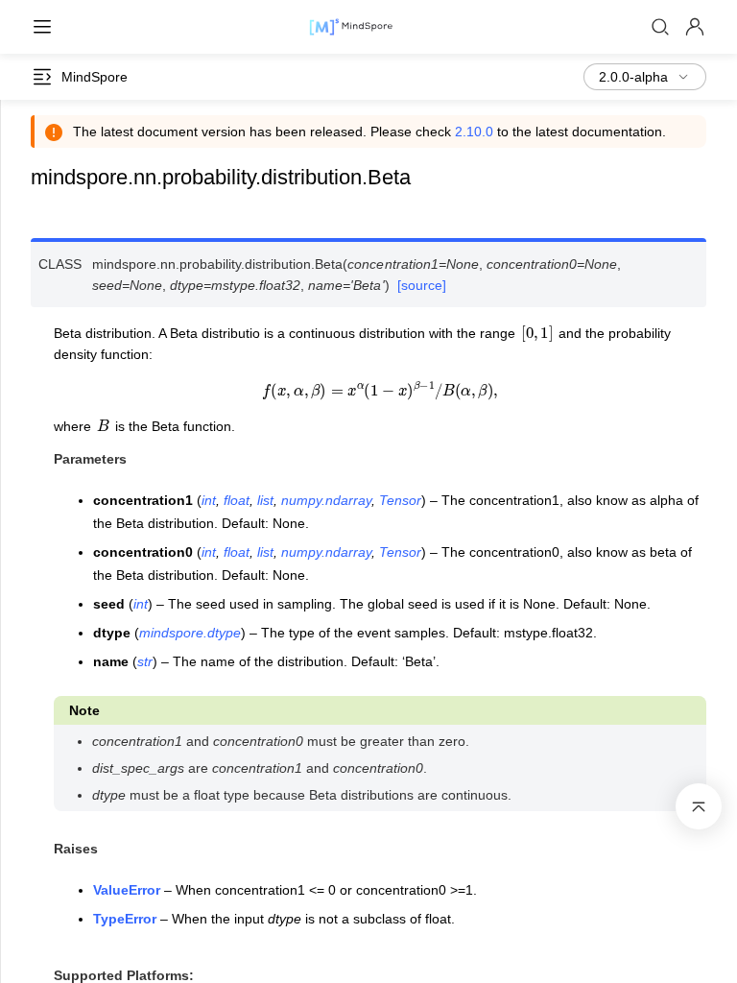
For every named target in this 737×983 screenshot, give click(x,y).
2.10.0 (474, 131)
